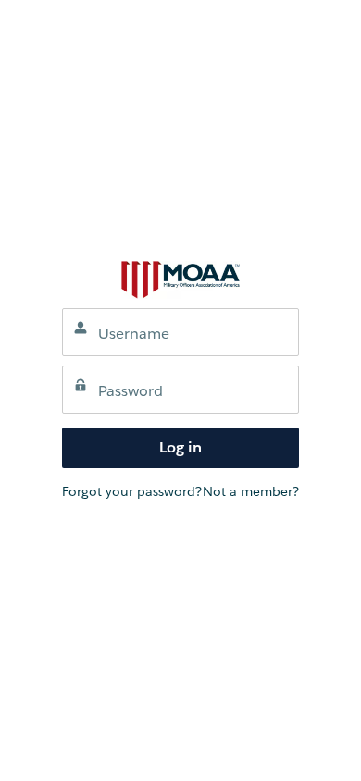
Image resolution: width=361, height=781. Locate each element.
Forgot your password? (132, 491)
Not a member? (251, 491)
